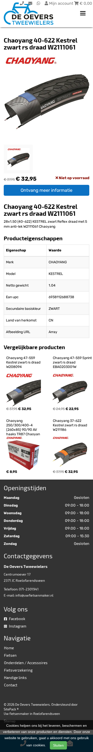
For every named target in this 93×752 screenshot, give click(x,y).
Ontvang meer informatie (46, 190)
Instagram (17, 626)
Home (9, 648)
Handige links (15, 677)
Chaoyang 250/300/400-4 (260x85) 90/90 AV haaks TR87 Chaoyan (23, 427)
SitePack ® (11, 709)
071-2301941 (29, 589)
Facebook (16, 618)
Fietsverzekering (18, 670)
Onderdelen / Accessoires (26, 662)
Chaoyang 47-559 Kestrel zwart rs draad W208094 (23, 362)
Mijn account (61, 3)
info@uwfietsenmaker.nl (34, 595)
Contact (10, 685)
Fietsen (10, 655)
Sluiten (58, 745)
